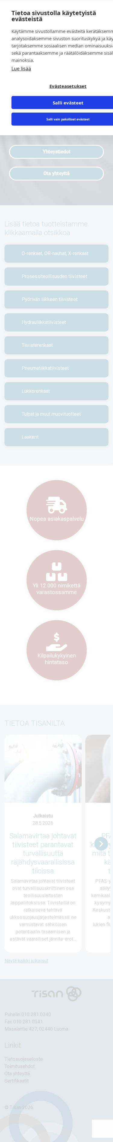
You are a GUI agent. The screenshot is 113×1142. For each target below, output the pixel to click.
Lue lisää (21, 68)
